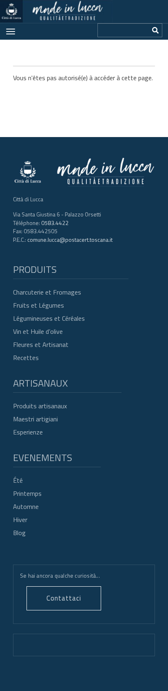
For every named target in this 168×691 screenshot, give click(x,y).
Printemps (27, 493)
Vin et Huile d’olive (38, 331)
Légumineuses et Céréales (49, 318)
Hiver (20, 519)
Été (18, 480)
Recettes (26, 357)
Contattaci (63, 598)
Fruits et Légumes (38, 305)
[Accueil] (56, 11)
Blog (19, 533)
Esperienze (28, 432)
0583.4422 (55, 222)
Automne (26, 506)
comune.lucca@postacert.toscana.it (70, 239)
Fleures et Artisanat (41, 344)
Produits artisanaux (40, 406)
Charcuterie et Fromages (47, 292)
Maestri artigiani (35, 419)
